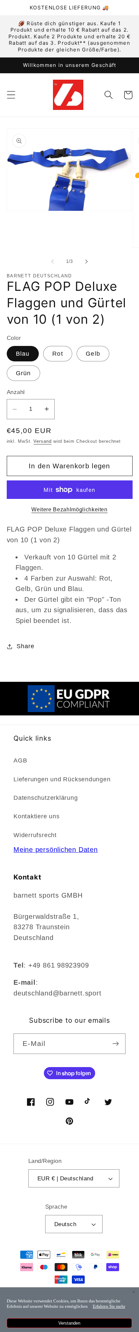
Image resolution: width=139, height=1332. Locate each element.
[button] (11, 95)
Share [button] (25, 646)
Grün (23, 373)
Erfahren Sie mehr (109, 1306)
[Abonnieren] (115, 1043)
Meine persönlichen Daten (55, 849)
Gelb (93, 353)
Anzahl (16, 392)
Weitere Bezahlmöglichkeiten (69, 509)
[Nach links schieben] (52, 261)
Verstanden (69, 1323)
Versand (42, 441)
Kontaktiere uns (36, 816)
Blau (23, 353)
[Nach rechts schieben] (86, 261)
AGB (20, 760)
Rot (57, 353)
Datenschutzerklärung (45, 797)
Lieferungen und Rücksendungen (62, 779)
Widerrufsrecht (35, 835)
